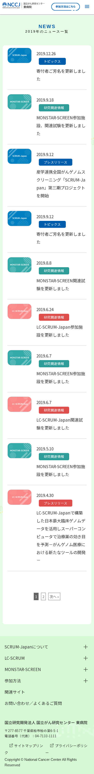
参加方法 (13, 680)
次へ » (54, 596)
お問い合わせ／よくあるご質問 (33, 703)
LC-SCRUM (15, 658)
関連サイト (15, 692)
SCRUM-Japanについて (26, 647)
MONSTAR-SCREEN (23, 669)
